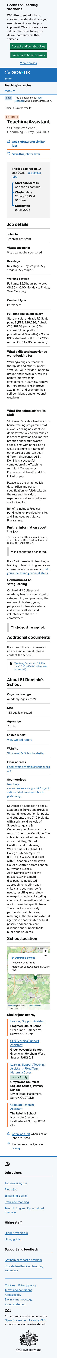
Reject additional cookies (28, 55)
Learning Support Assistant (27, 1021)
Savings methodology (18, 1299)
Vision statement (15, 1304)
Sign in (8, 78)
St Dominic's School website (25, 753)
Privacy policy (27, 1285)
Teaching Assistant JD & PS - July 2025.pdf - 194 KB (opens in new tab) (30, 666)
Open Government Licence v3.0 (25, 1320)
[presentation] (28, 978)
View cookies (28, 62)
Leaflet (13, 1005)
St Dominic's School (23, 957)
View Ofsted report (19, 740)
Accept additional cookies (28, 46)
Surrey (16, 1148)
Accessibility (13, 1295)
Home (8, 107)
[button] (35, 978)
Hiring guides (13, 1239)
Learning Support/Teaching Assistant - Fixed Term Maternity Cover (27, 1068)
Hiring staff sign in (16, 1233)
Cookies (10, 1285)
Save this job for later (26, 154)
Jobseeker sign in (16, 1183)
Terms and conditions (18, 1290)
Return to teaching (17, 1202)
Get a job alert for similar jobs (28, 143)
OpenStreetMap (34, 1005)
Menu (8, 91)
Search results (23, 107)
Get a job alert (21, 1134)
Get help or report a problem (23, 1260)
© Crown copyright (28, 1350)
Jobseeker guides (16, 1196)
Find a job (11, 1189)
